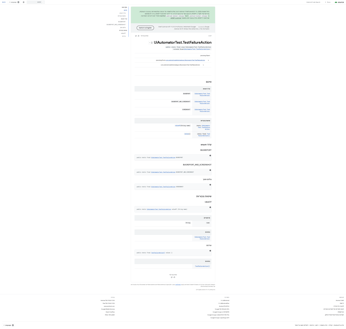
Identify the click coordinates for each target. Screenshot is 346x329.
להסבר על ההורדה (339, 306)
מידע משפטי (323, 325)
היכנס (3, 2)
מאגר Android (340, 300)
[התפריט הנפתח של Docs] (324, 2)
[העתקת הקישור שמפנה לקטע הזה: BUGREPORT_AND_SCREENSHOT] (181, 165)
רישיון (317, 325)
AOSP (209, 36)
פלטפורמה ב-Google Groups (221, 312)
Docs (328, 2)
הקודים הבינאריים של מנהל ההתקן (334, 315)
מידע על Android (339, 325)
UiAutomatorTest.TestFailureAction (196, 49)
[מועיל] (138, 36)
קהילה (330, 325)
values (186, 134)
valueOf (177, 125)
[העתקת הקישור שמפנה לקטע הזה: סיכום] (204, 82)
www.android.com (109, 306)
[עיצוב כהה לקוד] (210, 155)
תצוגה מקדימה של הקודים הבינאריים (334, 309)
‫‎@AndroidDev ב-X (224, 303)
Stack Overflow (110, 312)
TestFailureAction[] (204, 135)
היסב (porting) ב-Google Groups (219, 318)
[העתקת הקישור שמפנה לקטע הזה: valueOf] (203, 202)
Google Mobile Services (108, 309)
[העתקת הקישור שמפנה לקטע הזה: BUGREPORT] (198, 150)
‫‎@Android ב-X (225, 300)
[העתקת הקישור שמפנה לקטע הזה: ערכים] (204, 245)
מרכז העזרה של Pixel (109, 303)
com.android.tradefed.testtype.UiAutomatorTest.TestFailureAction (185, 60)
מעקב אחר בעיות (110, 315)
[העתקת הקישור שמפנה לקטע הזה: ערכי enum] (199, 145)
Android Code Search (313, 2)
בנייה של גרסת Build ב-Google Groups (218, 315)
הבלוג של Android (224, 306)
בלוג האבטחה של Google (222, 309)
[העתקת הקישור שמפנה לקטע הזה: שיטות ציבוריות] (194, 196)
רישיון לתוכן (178, 284)
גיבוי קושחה (341, 312)
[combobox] (36, 2)
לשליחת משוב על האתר (301, 325)
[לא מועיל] (136, 36)
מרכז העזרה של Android (108, 300)
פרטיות (312, 325)
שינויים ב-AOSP (176, 18)
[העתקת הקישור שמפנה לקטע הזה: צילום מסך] (201, 179)
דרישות (342, 303)
